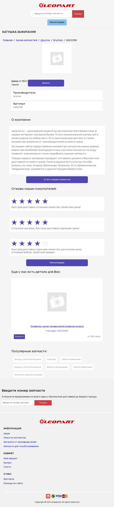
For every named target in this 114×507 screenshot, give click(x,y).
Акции (7, 434)
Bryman (58, 40)
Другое (45, 40)
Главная (7, 40)
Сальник (51, 359)
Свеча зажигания (71, 359)
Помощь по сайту (13, 483)
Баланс (8, 463)
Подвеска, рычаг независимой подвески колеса (57, 326)
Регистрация (57, 22)
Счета (7, 467)
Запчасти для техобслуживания (21, 446)
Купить (46, 83)
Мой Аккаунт (11, 458)
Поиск (78, 14)
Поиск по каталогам (15, 438)
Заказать (19, 336)
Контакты (9, 479)
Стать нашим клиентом (57, 180)
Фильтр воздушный (57, 367)
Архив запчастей (26, 40)
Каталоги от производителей (20, 442)
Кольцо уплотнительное (27, 359)
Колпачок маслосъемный (28, 375)
